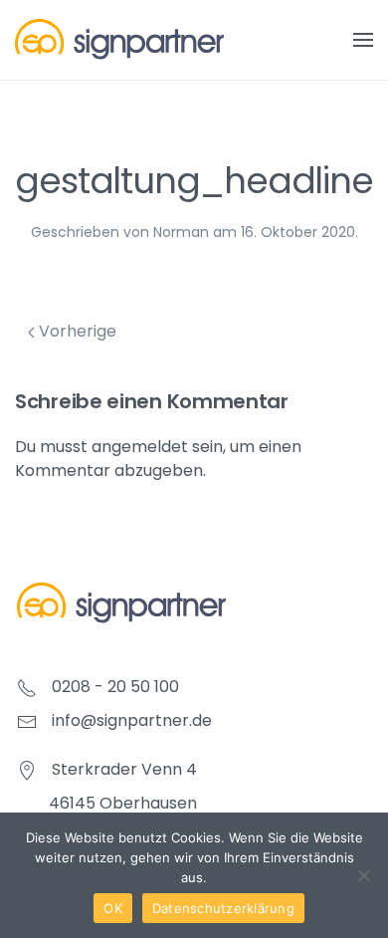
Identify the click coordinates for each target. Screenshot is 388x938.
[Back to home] (119, 40)
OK (112, 908)
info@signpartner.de (132, 720)
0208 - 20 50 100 (115, 686)
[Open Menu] (363, 40)
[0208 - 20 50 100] (27, 686)
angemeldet (140, 446)
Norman (181, 232)
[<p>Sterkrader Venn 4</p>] (27, 769)
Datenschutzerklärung (223, 908)
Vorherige (75, 331)
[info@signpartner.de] (27, 720)
